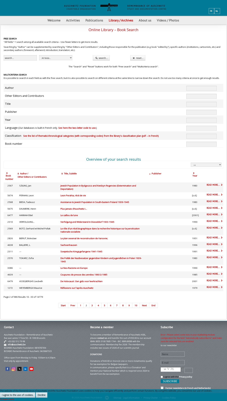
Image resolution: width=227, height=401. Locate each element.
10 (136, 305)
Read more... (213, 184)
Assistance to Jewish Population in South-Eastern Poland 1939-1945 (94, 202)
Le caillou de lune (69, 215)
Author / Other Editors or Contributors (32, 175)
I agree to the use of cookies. (17, 395)
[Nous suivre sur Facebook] (7, 368)
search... (103, 58)
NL (217, 11)
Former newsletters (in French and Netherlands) (187, 388)
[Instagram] (13, 368)
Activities (73, 20)
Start (63, 305)
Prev (72, 305)
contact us (102, 338)
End (153, 305)
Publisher (156, 173)
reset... (139, 58)
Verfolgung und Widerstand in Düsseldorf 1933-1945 (87, 221)
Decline (42, 395)
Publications (94, 20)
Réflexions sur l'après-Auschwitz (76, 287)
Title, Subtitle (70, 173)
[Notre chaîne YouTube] (31, 368)
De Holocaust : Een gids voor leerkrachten (81, 281)
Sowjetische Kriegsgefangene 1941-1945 (81, 251)
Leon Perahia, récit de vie (73, 195)
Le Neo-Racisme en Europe (74, 267)
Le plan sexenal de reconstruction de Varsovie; (84, 238)
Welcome (54, 20)
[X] (19, 368)
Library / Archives (121, 20)
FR (211, 11)
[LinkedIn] (25, 368)
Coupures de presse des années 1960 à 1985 (83, 274)
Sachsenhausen (68, 244)
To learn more (7, 399)
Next (144, 305)
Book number (9, 177)
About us (145, 20)
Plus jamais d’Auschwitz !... (73, 208)
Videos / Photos (168, 20)
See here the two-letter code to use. (77, 127)
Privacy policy (185, 376)
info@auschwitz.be (17, 344)
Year (194, 175)
